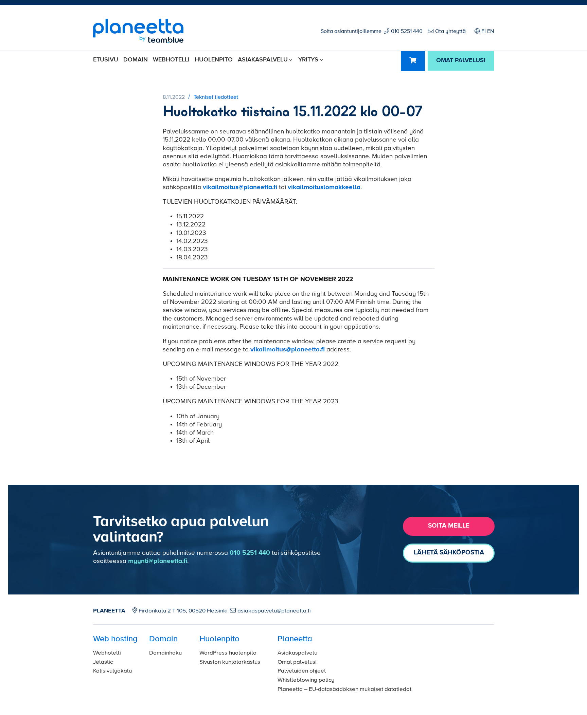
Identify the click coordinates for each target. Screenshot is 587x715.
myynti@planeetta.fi (157, 561)
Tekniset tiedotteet (216, 97)
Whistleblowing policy (306, 680)
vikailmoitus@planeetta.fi (240, 187)
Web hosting (115, 639)
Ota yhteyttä (450, 31)
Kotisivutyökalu (112, 671)
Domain (135, 60)
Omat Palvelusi (460, 60)
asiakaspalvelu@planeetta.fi (274, 611)
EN (490, 31)
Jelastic (103, 662)
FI (483, 31)
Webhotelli (171, 60)
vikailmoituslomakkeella (324, 187)
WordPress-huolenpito (227, 653)
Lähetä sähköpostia (449, 552)
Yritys (308, 60)
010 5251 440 (407, 31)
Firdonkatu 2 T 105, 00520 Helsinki (183, 611)
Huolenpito (214, 60)
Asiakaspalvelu (263, 60)
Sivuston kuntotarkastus (229, 662)
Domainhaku (165, 653)
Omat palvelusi (297, 662)
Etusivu (105, 60)
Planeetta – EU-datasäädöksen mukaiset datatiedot (344, 689)
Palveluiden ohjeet (302, 671)
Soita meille (448, 525)
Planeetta (295, 639)
